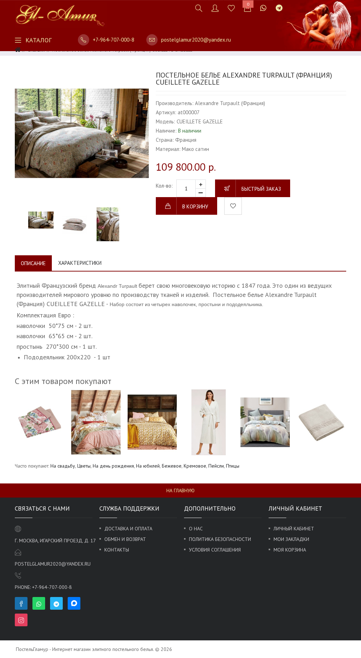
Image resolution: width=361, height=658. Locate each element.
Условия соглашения (215, 550)
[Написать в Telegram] (279, 8)
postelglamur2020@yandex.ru (196, 39)
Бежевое (172, 466)
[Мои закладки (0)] (231, 8)
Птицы (232, 466)
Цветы (84, 466)
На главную (180, 490)
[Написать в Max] (291, 4)
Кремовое (195, 466)
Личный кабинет (294, 528)
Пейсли (216, 466)
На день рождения (113, 466)
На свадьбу (62, 466)
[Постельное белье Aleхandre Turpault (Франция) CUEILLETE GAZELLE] (82, 133)
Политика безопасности (220, 539)
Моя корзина (290, 550)
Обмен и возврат (125, 539)
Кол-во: (164, 185)
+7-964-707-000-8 (113, 39)
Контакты (116, 550)
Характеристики (80, 263)
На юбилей (148, 466)
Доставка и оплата (128, 528)
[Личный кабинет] (215, 8)
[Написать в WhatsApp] (263, 8)
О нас (196, 528)
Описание (33, 263)
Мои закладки (291, 539)
